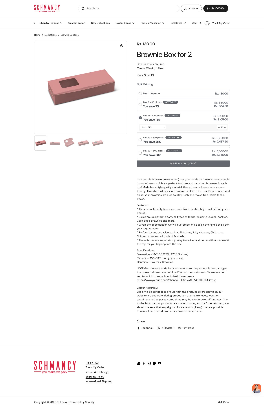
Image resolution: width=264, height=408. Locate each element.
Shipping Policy (95, 376)
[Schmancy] (47, 8)
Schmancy (63, 402)
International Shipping (99, 381)
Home (37, 34)
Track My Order (95, 367)
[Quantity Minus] (219, 127)
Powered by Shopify (82, 402)
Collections (51, 34)
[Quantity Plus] (225, 127)
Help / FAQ (92, 362)
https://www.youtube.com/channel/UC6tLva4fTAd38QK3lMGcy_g (176, 280)
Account (194, 8)
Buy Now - (183, 163)
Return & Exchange (97, 372)
